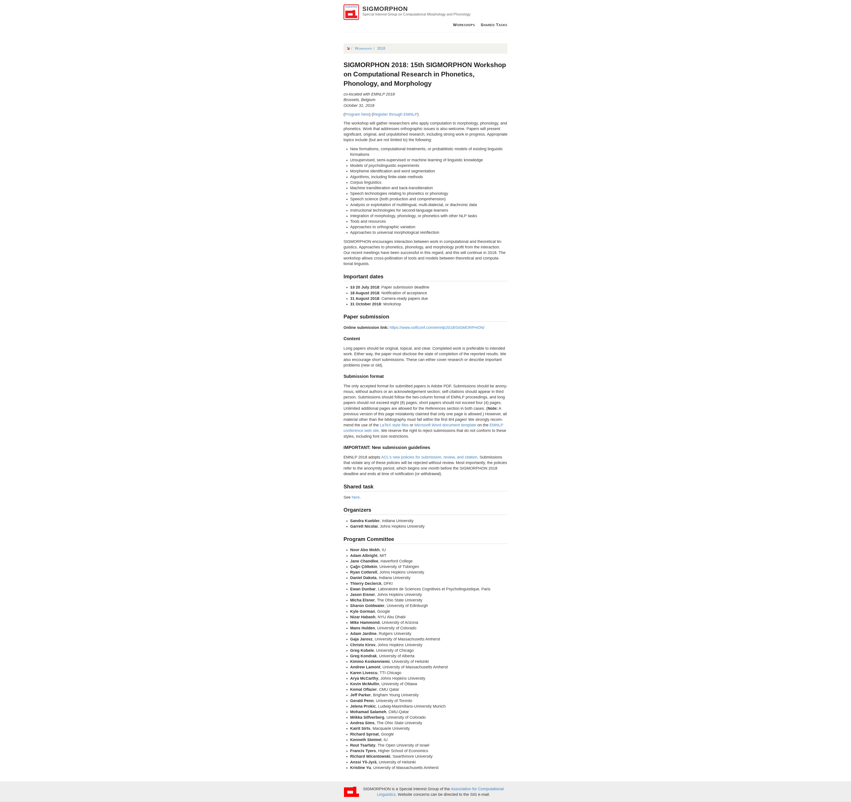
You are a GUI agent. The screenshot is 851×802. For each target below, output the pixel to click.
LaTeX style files (394, 425)
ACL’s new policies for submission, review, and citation (429, 457)
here (356, 497)
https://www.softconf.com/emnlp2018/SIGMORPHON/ (437, 327)
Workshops (464, 25)
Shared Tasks (494, 25)
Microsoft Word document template (445, 425)
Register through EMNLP (395, 114)
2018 (381, 48)
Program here (357, 114)
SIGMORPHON (385, 8)
